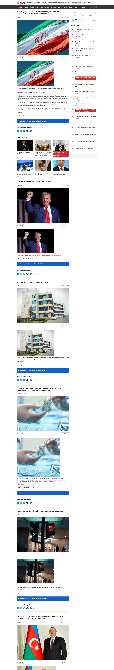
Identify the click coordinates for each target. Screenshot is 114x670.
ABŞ (19, 115)
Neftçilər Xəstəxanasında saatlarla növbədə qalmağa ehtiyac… (59, 2)
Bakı (28, 365)
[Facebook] (91, 7)
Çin (33, 487)
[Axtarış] (95, 2)
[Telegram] (94, 7)
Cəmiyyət (60, 7)
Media (37, 7)
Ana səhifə (20, 7)
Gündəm (26, 7)
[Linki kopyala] (37, 131)
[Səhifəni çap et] (34, 131)
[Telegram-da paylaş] (24, 131)
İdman (65, 7)
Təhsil (70, 7)
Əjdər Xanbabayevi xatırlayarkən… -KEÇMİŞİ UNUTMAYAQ (82, 2)
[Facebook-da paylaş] (18, 131)
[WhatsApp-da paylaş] (21, 131)
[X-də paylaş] (27, 131)
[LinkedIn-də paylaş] (31, 131)
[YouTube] (96, 7)
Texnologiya (76, 7)
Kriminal (47, 7)
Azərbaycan (26, 258)
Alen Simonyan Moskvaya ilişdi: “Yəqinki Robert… (37, 2)
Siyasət (32, 7)
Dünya (42, 7)
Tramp (24, 115)
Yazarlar (83, 7)
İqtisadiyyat (53, 7)
